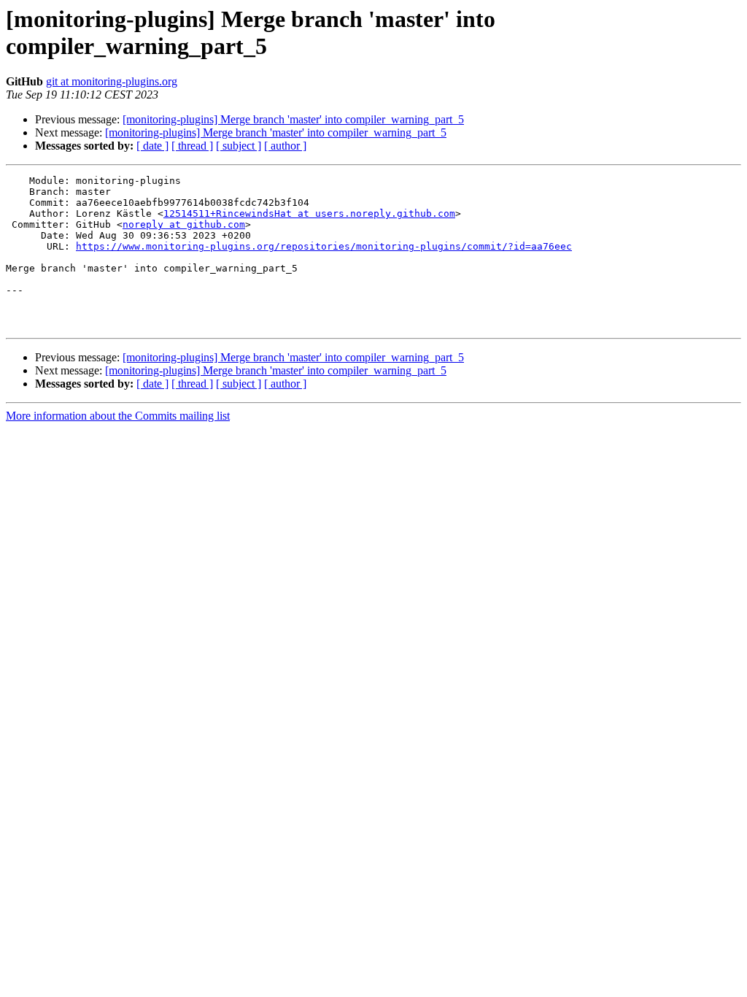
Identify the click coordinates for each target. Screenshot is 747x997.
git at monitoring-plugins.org (111, 81)
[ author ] (285, 145)
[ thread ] (192, 145)
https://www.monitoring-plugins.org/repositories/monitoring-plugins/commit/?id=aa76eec (324, 246)
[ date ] (152, 145)
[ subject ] (238, 145)
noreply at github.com (184, 224)
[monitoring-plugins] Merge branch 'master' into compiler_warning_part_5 (293, 119)
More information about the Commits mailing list (118, 415)
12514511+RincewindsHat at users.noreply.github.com (309, 213)
